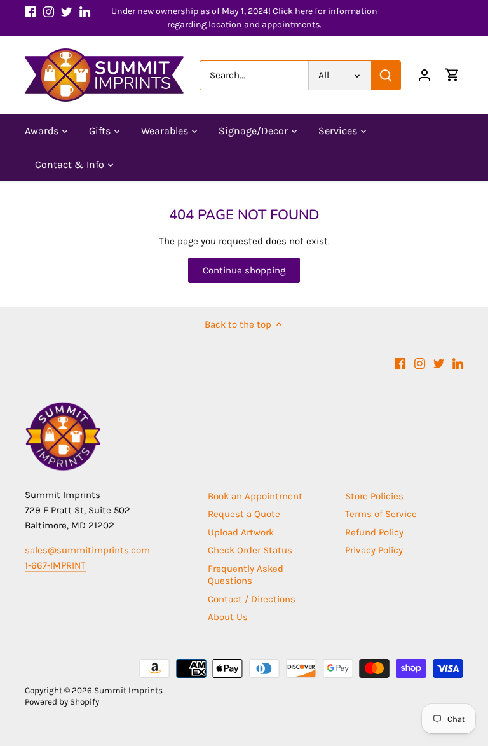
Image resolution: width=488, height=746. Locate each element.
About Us (228, 617)
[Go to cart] (452, 75)
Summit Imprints (128, 690)
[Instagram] (48, 11)
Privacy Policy (374, 550)
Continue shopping (244, 270)
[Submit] (385, 75)
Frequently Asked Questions (245, 575)
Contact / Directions (251, 599)
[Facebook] (30, 11)
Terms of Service (381, 514)
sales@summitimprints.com (87, 550)
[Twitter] (66, 11)
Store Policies (374, 496)
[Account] (424, 75)
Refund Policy (374, 532)
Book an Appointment (255, 496)
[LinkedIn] (84, 11)
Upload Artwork (241, 532)
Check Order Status (250, 550)
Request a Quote (244, 514)
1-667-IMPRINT (55, 565)
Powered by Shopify (62, 702)
